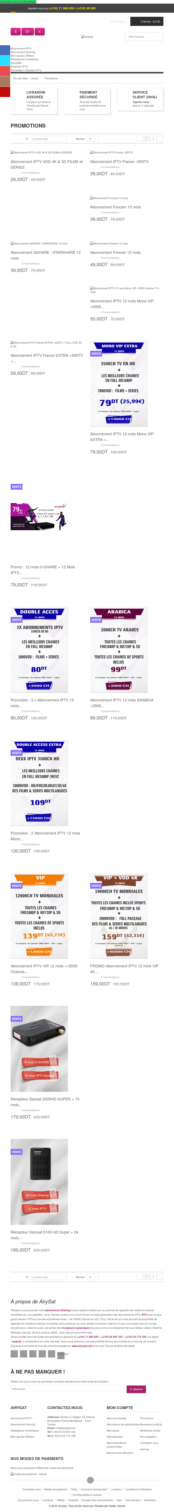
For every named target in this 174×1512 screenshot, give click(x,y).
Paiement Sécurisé (88, 94)
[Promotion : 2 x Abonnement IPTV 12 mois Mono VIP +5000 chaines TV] (39, 649)
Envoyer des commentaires (97, 1500)
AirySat (62, 1506)
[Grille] (12, 138)
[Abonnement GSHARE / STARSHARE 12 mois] (39, 243)
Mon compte (118, 21)
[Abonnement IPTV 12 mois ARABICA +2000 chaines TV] (118, 649)
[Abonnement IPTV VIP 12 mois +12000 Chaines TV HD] (39, 915)
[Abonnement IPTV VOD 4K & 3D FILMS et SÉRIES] (41, 152)
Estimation (150, 1500)
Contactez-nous (31, 1489)
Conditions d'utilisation (139, 1489)
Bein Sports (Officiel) (22, 55)
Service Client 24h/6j (145, 94)
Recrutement (133, 1500)
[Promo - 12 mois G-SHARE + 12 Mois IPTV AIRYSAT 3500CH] (39, 516)
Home (34, 78)
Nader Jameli (117, 1506)
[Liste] (19, 138)
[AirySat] (87, 36)
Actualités (16, 63)
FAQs (74, 1489)
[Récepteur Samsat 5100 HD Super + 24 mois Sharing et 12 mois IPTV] (39, 1181)
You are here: (20, 78)
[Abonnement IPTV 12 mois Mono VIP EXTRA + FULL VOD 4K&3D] (118, 383)
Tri (26, 139)
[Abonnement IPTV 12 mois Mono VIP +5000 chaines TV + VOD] (126, 289)
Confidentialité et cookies (87, 1495)
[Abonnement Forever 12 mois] (109, 243)
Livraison (116, 1489)
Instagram (61, 1354)
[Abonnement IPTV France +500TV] (111, 152)
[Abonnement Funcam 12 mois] (109, 197)
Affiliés (61, 1500)
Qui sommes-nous (28, 1500)
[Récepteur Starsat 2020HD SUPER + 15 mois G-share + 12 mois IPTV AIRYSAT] (39, 1048)
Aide (119, 1500)
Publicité (73, 1500)
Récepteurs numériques (24, 59)
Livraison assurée (36, 94)
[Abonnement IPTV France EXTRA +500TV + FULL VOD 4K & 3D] (47, 344)
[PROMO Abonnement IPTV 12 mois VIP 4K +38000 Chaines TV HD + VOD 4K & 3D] (118, 915)
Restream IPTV (19, 66)
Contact (18, 8)
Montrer (80, 139)
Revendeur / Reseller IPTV (26, 70)
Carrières (47, 1500)
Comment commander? (94, 1489)
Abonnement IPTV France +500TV (119, 161)
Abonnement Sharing (23, 52)
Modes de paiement (55, 1489)
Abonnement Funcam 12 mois (115, 206)
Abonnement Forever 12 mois (115, 252)
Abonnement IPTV (21, 48)
